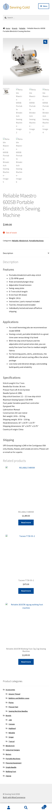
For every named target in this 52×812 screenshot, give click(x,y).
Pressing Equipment (13, 763)
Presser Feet (13, 707)
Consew (12, 724)
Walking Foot (11, 771)
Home (8, 28)
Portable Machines (36, 240)
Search (26, 807)
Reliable (22, 28)
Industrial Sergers (13, 750)
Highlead (12, 728)
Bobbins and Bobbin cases (19, 698)
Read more (26, 522)
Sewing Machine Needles (18, 711)
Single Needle (11, 767)
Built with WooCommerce (14, 797)
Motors (8, 754)
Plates (11, 702)
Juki (10, 720)
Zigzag (8, 776)
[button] (45, 42)
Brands (14, 28)
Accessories (10, 689)
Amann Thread (14, 694)
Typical (12, 741)
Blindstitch (23, 240)
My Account (8, 807)
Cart (40, 805)
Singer (11, 737)
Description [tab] (8, 253)
